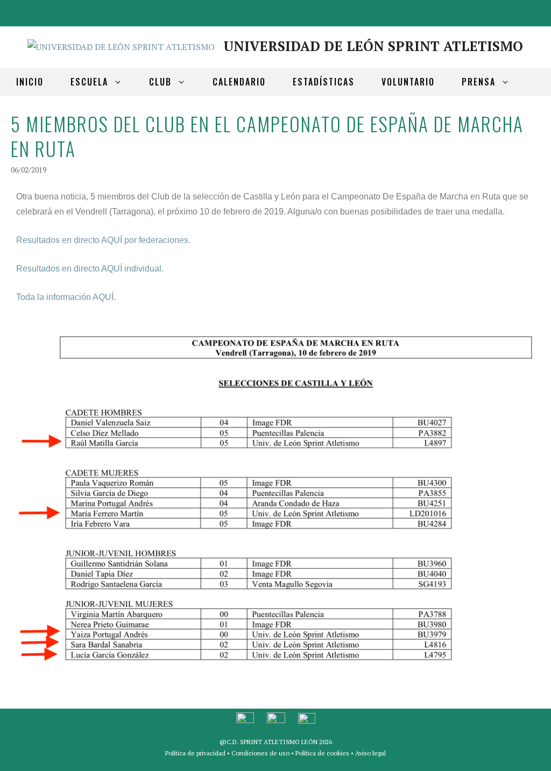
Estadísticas (324, 81)
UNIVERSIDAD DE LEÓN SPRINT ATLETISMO (373, 46)
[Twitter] (510, 11)
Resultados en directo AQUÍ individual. (90, 268)
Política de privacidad (195, 753)
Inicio (30, 81)
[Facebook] (484, 11)
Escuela (89, 81)
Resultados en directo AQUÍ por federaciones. (103, 240)
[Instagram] (536, 11)
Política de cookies (322, 753)
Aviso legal (370, 753)
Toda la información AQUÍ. (66, 297)
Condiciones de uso (260, 753)
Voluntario (408, 81)
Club (160, 81)
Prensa (479, 81)
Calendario (239, 81)
